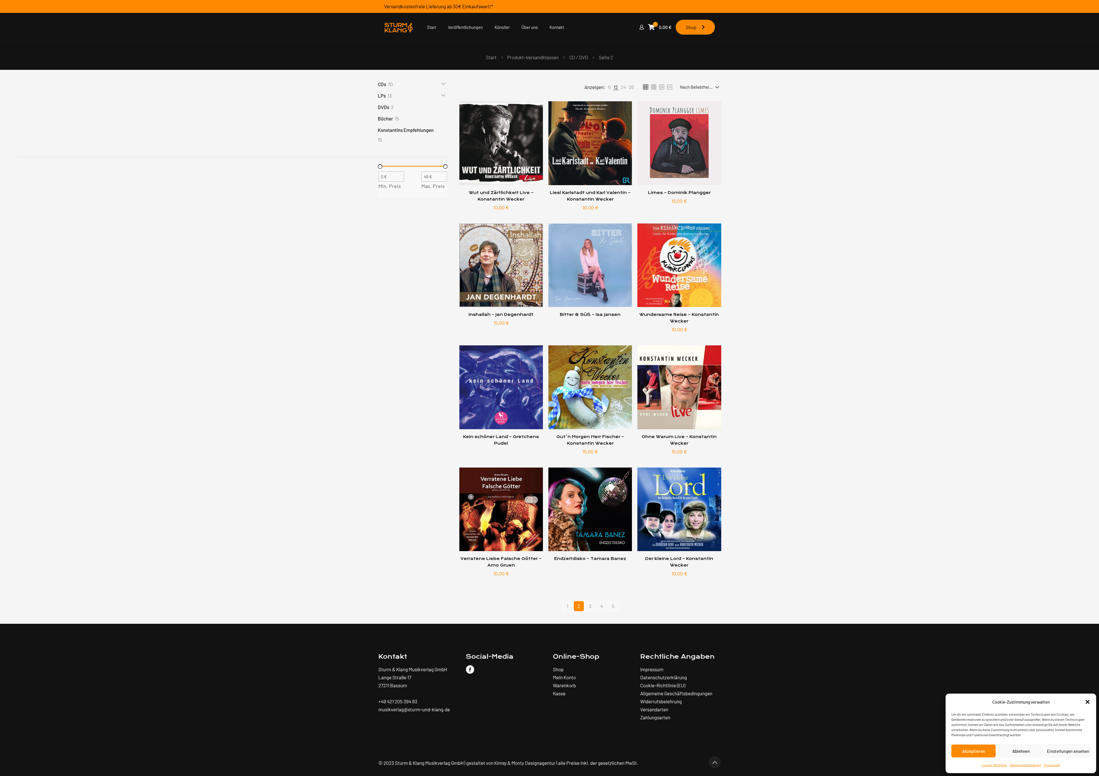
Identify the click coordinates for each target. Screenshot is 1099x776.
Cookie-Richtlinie (994, 765)
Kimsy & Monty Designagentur (525, 763)
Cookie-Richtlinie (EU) (662, 685)
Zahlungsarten (655, 717)
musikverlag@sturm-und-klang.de (414, 709)
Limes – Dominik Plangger (679, 192)
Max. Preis (433, 186)
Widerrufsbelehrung (661, 701)
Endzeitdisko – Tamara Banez (590, 558)
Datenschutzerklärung (1025, 765)
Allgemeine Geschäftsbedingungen (676, 693)
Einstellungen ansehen (1068, 751)
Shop (692, 27)
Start (491, 57)
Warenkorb (564, 685)
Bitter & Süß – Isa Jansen (590, 314)
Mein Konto (564, 677)
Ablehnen (1021, 751)
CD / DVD (578, 57)
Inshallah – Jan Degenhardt (501, 314)
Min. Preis (389, 186)
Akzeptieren (973, 751)
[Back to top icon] (715, 762)
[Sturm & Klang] (398, 27)
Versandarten (654, 709)
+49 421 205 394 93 (397, 701)
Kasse (559, 693)
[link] (609, 87)
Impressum (1052, 765)
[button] (1087, 702)
